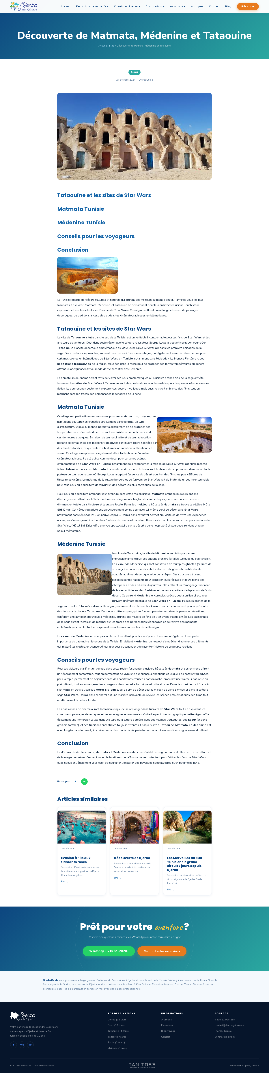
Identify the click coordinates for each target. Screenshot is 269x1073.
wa (84, 781)
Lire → (64, 881)
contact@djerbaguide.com (229, 1025)
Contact (214, 6)
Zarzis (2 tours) (116, 1042)
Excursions (167, 1025)
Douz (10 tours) (116, 1025)
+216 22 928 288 (225, 1019)
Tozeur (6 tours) (117, 1037)
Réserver (247, 6)
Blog (228, 6)
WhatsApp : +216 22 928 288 (108, 951)
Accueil (66, 6)
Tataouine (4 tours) (118, 1031)
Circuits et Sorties (126, 6)
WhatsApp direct (224, 1037)
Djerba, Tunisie (223, 1031)
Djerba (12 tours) (117, 1019)
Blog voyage (168, 1031)
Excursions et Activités (91, 6)
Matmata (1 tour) (117, 1048)
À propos (197, 6)
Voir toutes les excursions (162, 951)
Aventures (177, 6)
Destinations (154, 6)
